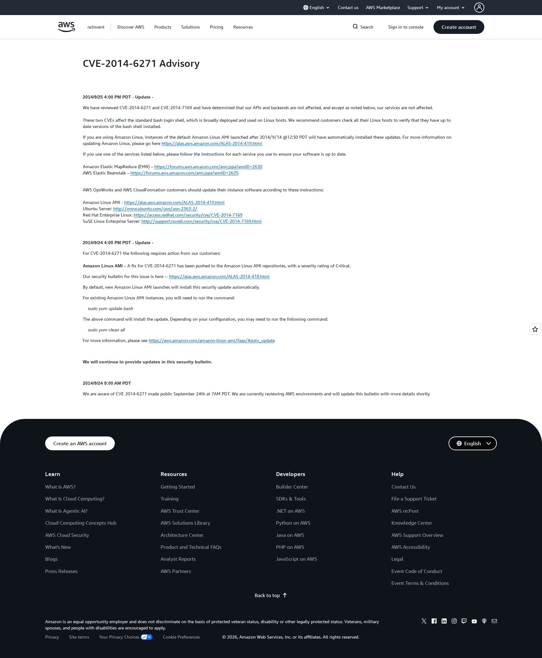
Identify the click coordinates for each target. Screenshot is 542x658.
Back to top (267, 595)
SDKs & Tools (291, 498)
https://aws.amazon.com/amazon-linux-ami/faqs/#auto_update (212, 340)
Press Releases (61, 571)
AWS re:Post (405, 511)
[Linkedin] (444, 621)
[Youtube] (474, 621)
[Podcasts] (484, 621)
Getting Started (178, 487)
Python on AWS (293, 523)
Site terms (79, 636)
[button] (130, 27)
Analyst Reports (178, 559)
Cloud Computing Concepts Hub (80, 523)
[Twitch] (464, 621)
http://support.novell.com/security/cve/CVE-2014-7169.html (201, 221)
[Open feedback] (535, 329)
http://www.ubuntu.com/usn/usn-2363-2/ (155, 208)
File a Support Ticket (414, 498)
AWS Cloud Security (67, 535)
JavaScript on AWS (296, 559)
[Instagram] (454, 621)
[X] (424, 621)
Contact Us (403, 487)
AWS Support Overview (417, 535)
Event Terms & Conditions (420, 583)
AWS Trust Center (180, 511)
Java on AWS (290, 535)
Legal (397, 559)
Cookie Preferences (181, 636)
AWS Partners (176, 571)
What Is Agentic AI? (66, 511)
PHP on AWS (290, 547)
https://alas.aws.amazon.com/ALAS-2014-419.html (212, 143)
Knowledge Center (411, 523)
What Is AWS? (60, 487)
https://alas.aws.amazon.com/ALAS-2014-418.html (219, 276)
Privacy (52, 636)
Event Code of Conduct (416, 571)
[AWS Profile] (479, 8)
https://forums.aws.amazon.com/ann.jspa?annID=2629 (184, 172)
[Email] (494, 621)
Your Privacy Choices (119, 636)
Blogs (51, 559)
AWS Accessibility (410, 547)
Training (169, 498)
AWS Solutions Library (185, 523)
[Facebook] (434, 621)
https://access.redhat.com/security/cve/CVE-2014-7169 (188, 214)
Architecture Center (182, 535)
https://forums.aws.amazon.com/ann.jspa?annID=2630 (208, 166)
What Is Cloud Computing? (74, 498)
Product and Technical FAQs (191, 547)
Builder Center (292, 487)
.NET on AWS (290, 511)
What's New (58, 547)
